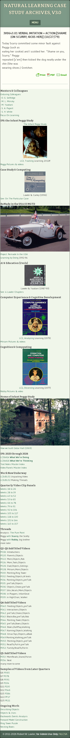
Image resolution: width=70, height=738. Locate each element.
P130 (7, 686)
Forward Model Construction (14, 719)
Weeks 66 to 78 (8, 502)
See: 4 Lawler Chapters (12, 291)
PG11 (7, 700)
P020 (3, 555)
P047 (3, 630)
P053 (3, 656)
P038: (3, 593)
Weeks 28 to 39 (8, 492)
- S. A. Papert (6, 108)
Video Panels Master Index (13, 467)
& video (19, 391)
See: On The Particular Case (14, 198)
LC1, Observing (26, 387)
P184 (7, 693)
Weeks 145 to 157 (9, 523)
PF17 (7, 696)
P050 (3, 640)
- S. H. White (6, 111)
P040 (3, 606)
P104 (6, 683)
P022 (3, 558)
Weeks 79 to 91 (7, 506)
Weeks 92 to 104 (8, 509)
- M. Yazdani (6, 104)
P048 (3, 633)
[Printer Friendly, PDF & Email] (51, 75)
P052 (3, 647)
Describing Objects (9, 709)
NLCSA (63, 734)
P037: (3, 590)
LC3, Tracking (27, 160)
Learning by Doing (9, 257)
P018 (3, 551)
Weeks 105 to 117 (9, 513)
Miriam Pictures (8, 341)
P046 (3, 626)
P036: (3, 586)
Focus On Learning (9, 115)
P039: (3, 597)
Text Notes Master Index (12, 464)
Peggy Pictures (7, 164)
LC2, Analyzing (26, 338)
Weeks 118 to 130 (9, 516)
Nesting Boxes (7, 726)
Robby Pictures (8, 391)
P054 (3, 660)
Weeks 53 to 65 (8, 499)
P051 (3, 644)
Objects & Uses (8, 712)
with (12, 536)
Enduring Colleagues (10, 94)
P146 (7, 690)
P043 (3, 616)
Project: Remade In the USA (14, 254)
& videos (19, 164)
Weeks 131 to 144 (9, 520)
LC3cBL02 (5, 480)
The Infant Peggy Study (35, 124)
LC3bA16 (16, 460)
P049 (3, 637)
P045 (3, 623)
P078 (6, 676)
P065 (7, 672)
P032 (3, 576)
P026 (3, 565)
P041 (3, 609)
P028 (3, 569)
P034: (3, 579)
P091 (6, 679)
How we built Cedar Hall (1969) (16, 448)
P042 (3, 613)
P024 (3, 562)
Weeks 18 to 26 (8, 488)
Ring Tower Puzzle (9, 723)
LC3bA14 (14, 457)
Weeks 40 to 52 (8, 495)
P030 (3, 572)
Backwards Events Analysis (14, 716)
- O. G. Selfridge (7, 97)
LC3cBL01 (5, 476)
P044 (3, 620)
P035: (3, 583)
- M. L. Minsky (7, 101)
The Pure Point (17, 532)
